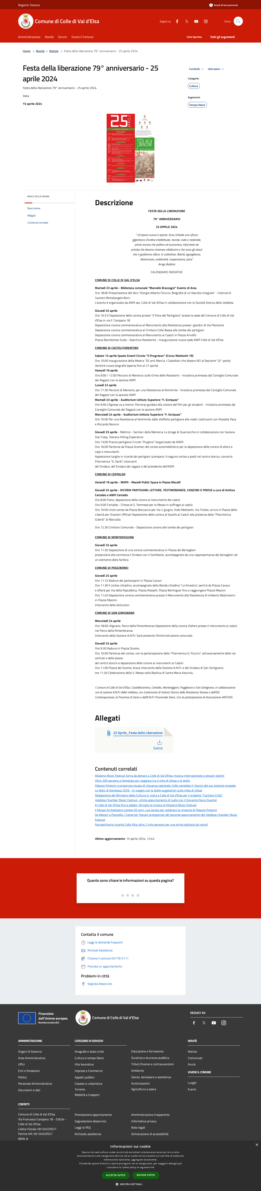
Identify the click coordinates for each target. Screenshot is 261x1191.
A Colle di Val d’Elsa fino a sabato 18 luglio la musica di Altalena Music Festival (145, 805)
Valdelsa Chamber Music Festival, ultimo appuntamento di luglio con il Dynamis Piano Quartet (156, 800)
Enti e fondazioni (29, 1070)
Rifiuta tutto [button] (146, 1175)
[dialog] (130, 1166)
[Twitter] (185, 21)
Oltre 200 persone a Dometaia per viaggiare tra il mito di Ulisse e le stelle (142, 780)
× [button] (256, 1144)
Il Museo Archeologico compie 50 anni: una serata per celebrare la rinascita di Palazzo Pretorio (156, 810)
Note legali (138, 1127)
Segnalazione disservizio (90, 1121)
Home (26, 51)
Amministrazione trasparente (150, 1114)
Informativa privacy (143, 1121)
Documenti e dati (29, 1090)
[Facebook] (175, 21)
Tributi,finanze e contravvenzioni (152, 1064)
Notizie (53, 51)
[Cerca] (238, 21)
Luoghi (192, 1082)
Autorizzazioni (140, 1083)
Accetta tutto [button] (115, 1175)
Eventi (192, 1089)
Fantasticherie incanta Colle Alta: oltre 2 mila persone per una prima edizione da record (151, 824)
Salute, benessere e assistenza (151, 1077)
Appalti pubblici (85, 1077)
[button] (130, 1184)
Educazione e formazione (147, 1051)
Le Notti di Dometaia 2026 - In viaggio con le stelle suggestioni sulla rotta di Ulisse (148, 790)
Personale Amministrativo (35, 1083)
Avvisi (192, 1064)
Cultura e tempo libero (89, 1058)
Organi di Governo (30, 1051)
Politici (22, 1077)
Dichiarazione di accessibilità (149, 1134)
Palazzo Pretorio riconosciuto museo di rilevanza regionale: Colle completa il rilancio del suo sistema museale (165, 785)
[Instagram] (204, 21)
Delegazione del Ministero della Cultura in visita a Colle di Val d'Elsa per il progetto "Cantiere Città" (159, 795)
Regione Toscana (29, 5)
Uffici (21, 1064)
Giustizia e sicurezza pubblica (150, 1057)
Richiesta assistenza (88, 1134)
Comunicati (195, 1058)
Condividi (194, 69)
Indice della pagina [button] (38, 196)
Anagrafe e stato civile (89, 1051)
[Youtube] (195, 21)
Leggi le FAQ (83, 1127)
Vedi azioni (214, 69)
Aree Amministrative (31, 1058)
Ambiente (137, 1070)
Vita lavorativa (84, 1064)
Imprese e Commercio (89, 1070)
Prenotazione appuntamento (93, 1114)
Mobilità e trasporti (87, 1094)
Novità (40, 51)
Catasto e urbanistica (88, 1083)
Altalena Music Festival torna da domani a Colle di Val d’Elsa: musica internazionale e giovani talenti (159, 775)
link (152, 1167)
